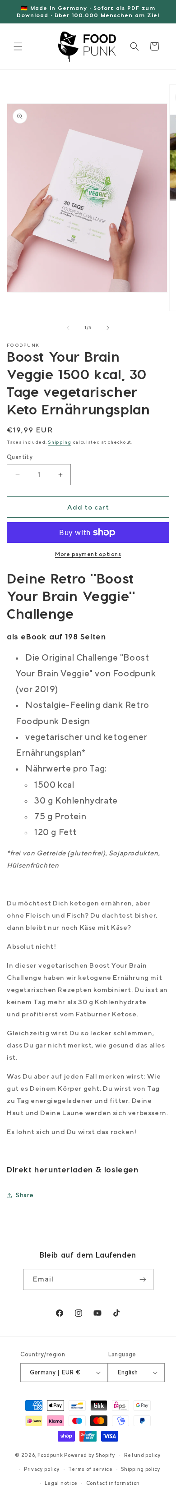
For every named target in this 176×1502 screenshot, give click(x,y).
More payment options (88, 554)
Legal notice (61, 1483)
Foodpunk (50, 1455)
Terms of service (90, 1469)
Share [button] (25, 1195)
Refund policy (142, 1455)
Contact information (113, 1483)
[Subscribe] (143, 1279)
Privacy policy (42, 1469)
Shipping (59, 442)
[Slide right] (108, 328)
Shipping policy (141, 1469)
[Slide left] (68, 328)
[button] (18, 46)
